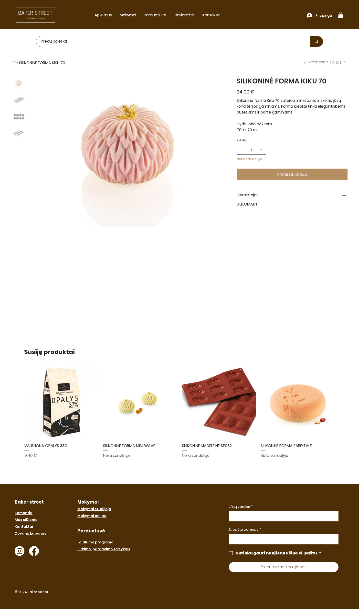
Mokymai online (91, 515)
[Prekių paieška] (316, 41)
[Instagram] (19, 551)
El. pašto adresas (245, 529)
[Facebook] (34, 551)
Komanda (23, 512)
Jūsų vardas (241, 507)
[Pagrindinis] (13, 62)
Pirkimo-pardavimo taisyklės (103, 549)
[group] (179, 412)
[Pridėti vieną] (261, 150)
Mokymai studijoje (94, 508)
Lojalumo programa (95, 542)
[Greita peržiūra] (61, 402)
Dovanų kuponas (30, 533)
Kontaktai (24, 526)
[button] (340, 15)
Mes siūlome (26, 519)
